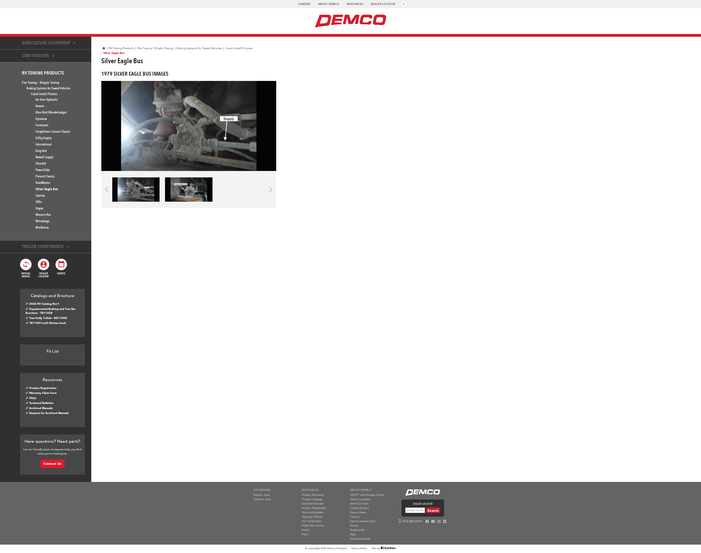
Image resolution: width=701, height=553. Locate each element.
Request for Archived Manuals (49, 413)
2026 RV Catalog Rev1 (44, 304)
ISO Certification (311, 521)
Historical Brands (360, 538)
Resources (355, 4)
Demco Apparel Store (363, 521)
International (44, 144)
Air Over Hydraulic (47, 99)
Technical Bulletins (41, 403)
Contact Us (52, 463)
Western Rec (43, 214)
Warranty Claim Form (43, 393)
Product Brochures (313, 494)
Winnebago (43, 221)
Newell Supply (44, 157)
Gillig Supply (43, 138)
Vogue (39, 208)
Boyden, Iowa (262, 494)
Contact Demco (359, 508)
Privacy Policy (359, 548)
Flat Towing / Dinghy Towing (155, 48)
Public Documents (313, 525)
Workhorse (42, 227)
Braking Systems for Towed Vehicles (199, 48)
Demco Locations (360, 499)
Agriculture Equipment (46, 43)
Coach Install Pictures (239, 48)
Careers (304, 4)
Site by (376, 548)
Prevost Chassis (45, 176)
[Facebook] (427, 521)
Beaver (40, 106)
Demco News (358, 512)
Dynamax (41, 119)
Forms (306, 529)
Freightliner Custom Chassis (53, 131)
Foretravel (42, 125)
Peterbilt (41, 163)
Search (433, 510)
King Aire (41, 151)
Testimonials (357, 529)
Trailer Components (43, 246)
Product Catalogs (312, 499)
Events (354, 525)
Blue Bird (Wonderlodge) (51, 112)
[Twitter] (445, 521)
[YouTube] (433, 521)
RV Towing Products (121, 48)
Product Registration (42, 388)
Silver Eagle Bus (47, 189)
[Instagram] (439, 521)
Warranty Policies (312, 516)
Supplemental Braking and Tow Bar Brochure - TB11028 (51, 311)
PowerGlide (43, 170)
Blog (352, 534)
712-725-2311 (412, 521)
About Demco (328, 4)
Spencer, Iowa (262, 499)
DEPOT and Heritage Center (367, 494)
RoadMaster (43, 182)
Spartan (40, 195)
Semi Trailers (36, 55)
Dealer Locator (383, 4)
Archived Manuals (41, 408)
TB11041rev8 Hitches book (47, 323)
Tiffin (39, 202)
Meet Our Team (359, 503)
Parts (305, 534)
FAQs (32, 398)
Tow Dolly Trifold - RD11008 (48, 318)
